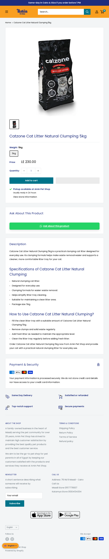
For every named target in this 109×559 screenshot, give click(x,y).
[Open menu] (6, 12)
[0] (102, 11)
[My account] (96, 11)
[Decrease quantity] (24, 171)
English (10, 527)
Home (8, 22)
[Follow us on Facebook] (7, 539)
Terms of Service (68, 436)
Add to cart (31, 180)
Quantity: (14, 170)
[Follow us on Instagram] (12, 539)
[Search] (87, 12)
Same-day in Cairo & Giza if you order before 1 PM (54, 2)
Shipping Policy (67, 428)
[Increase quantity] (38, 171)
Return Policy (66, 432)
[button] (78, 180)
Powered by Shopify (14, 550)
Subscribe (14, 503)
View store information (25, 196)
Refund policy (66, 441)
